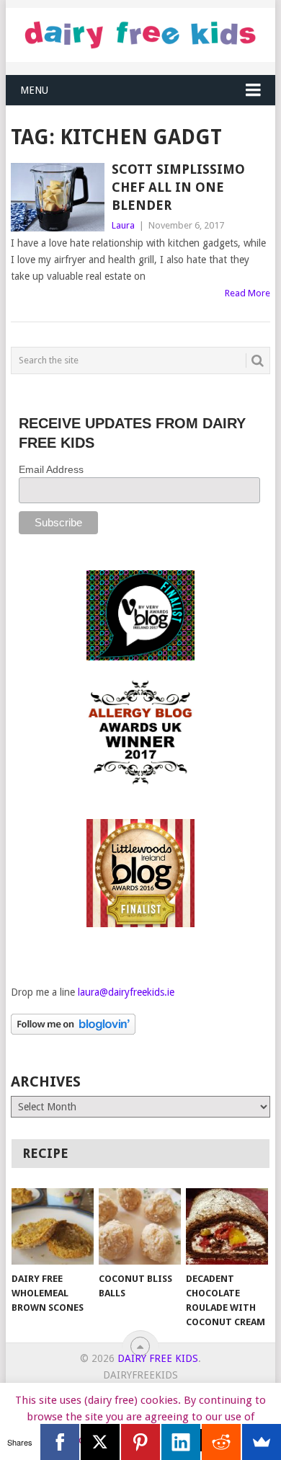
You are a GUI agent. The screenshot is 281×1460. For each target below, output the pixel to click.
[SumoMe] (261, 1442)
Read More (247, 293)
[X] (100, 1442)
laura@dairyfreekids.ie (126, 992)
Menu (34, 90)
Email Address (51, 469)
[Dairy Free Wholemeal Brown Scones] (53, 1226)
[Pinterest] (140, 1442)
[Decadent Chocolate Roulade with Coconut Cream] (227, 1226)
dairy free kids (157, 1358)
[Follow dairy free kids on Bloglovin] (73, 1031)
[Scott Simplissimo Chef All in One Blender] (57, 197)
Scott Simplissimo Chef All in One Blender (178, 187)
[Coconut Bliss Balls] (140, 1226)
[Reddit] (221, 1442)
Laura (123, 225)
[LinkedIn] (180, 1442)
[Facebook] (59, 1442)
